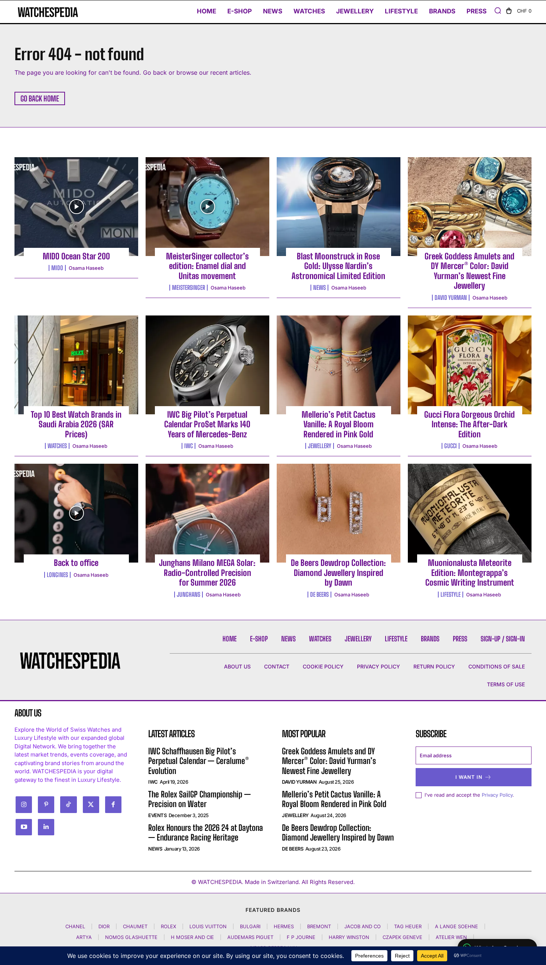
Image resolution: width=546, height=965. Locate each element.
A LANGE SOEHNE (456, 926)
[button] (497, 10)
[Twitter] (91, 804)
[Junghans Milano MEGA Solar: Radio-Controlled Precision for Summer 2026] (207, 513)
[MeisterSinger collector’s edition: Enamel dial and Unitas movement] (207, 206)
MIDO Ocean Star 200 (76, 256)
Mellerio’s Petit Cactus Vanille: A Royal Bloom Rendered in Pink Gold (339, 424)
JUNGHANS (188, 595)
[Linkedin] (46, 827)
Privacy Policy (497, 795)
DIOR (104, 926)
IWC (188, 446)
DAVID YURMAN (451, 298)
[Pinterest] (46, 804)
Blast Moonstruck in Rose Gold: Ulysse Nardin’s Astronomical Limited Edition (338, 266)
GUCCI (450, 446)
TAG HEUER (408, 926)
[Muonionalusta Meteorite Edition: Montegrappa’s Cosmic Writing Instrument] (470, 513)
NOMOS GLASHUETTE (131, 937)
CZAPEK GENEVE (402, 937)
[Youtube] (24, 827)
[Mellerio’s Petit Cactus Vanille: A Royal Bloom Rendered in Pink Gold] (338, 364)
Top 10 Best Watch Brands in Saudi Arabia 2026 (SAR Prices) (76, 424)
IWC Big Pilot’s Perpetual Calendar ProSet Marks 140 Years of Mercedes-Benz (207, 424)
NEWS (319, 288)
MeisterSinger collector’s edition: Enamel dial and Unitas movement (207, 266)
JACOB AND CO (362, 926)
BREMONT (319, 926)
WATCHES (57, 446)
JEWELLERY (319, 446)
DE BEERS (319, 595)
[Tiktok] (68, 804)
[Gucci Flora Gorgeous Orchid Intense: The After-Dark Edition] (470, 364)
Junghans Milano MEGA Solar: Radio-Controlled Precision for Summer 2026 (207, 572)
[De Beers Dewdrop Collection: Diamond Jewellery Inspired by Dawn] (338, 513)
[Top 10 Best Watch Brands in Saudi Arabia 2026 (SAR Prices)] (76, 364)
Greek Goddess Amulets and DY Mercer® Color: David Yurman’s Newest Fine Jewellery (469, 271)
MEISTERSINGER (188, 288)
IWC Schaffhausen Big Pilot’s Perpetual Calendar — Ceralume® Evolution (198, 761)
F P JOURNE (301, 937)
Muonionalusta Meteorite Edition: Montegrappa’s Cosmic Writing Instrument (469, 572)
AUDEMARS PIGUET (250, 937)
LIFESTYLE (451, 595)
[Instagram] (24, 804)
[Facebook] (113, 804)
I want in (468, 777)
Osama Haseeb (86, 268)
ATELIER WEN (451, 937)
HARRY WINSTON (349, 937)
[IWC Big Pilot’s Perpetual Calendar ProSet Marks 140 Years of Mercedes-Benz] (207, 364)
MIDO (57, 268)
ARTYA (84, 937)
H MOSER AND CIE (192, 937)
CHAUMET (135, 926)
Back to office (76, 563)
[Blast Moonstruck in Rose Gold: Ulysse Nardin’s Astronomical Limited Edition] (338, 206)
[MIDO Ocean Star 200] (76, 206)
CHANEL (75, 926)
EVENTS (157, 815)
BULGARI (250, 926)
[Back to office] (76, 513)
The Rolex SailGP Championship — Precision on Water (199, 799)
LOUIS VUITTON (208, 926)
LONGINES (57, 575)
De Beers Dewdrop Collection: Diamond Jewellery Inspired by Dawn (338, 572)
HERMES (284, 926)
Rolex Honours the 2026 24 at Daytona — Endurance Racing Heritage (205, 832)
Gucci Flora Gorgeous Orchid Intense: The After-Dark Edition (469, 424)
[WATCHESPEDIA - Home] (48, 12)
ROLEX (168, 926)
